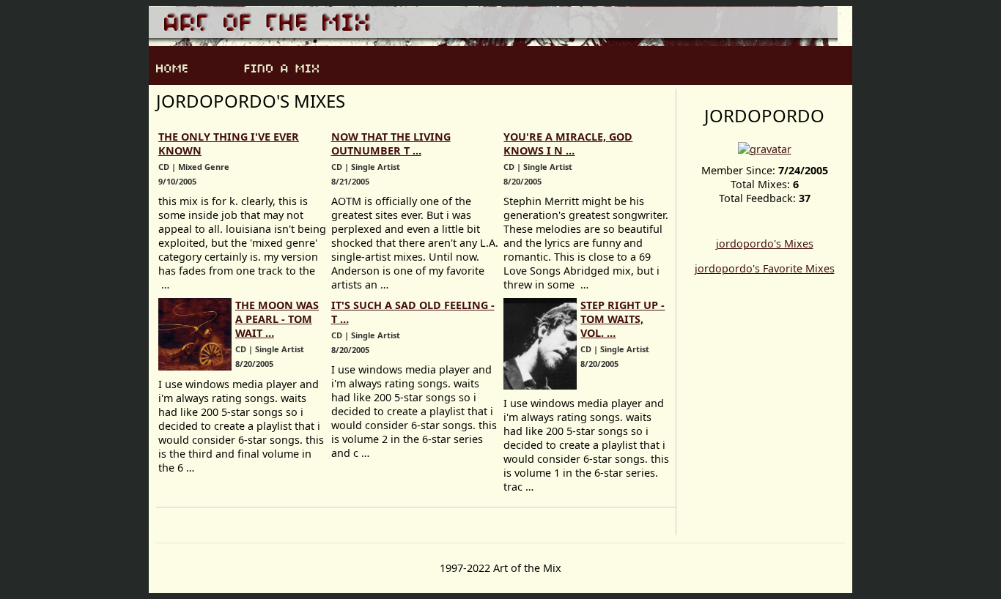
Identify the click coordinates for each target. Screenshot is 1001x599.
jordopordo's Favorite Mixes (765, 268)
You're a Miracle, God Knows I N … (567, 143)
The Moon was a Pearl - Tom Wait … (277, 319)
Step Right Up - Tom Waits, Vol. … (622, 319)
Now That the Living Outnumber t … (391, 143)
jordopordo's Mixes (764, 243)
